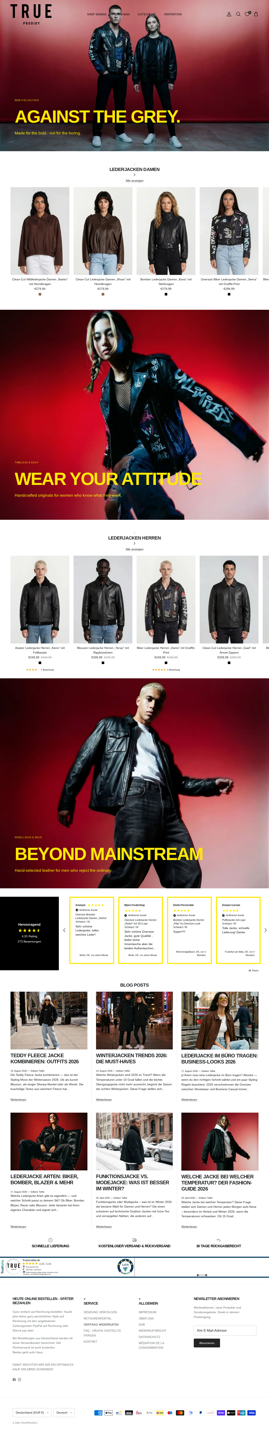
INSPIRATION (173, 14)
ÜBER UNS (146, 1318)
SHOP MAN (122, 14)
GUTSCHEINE (147, 14)
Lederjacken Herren (134, 538)
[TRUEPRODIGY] (31, 14)
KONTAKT (90, 1341)
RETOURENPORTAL (98, 1318)
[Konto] (228, 14)
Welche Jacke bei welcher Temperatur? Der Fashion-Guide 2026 (217, 1183)
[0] (247, 14)
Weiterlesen (18, 1099)
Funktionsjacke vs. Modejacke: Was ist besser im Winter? (132, 1182)
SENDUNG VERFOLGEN (100, 1312)
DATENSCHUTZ (149, 1337)
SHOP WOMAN (96, 14)
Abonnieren (207, 1343)
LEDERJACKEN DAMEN (134, 169)
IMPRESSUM (147, 1312)
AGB (142, 1324)
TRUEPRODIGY (29, 1423)
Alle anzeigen (135, 180)
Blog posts (134, 985)
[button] (64, 930)
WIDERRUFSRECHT (152, 1330)
